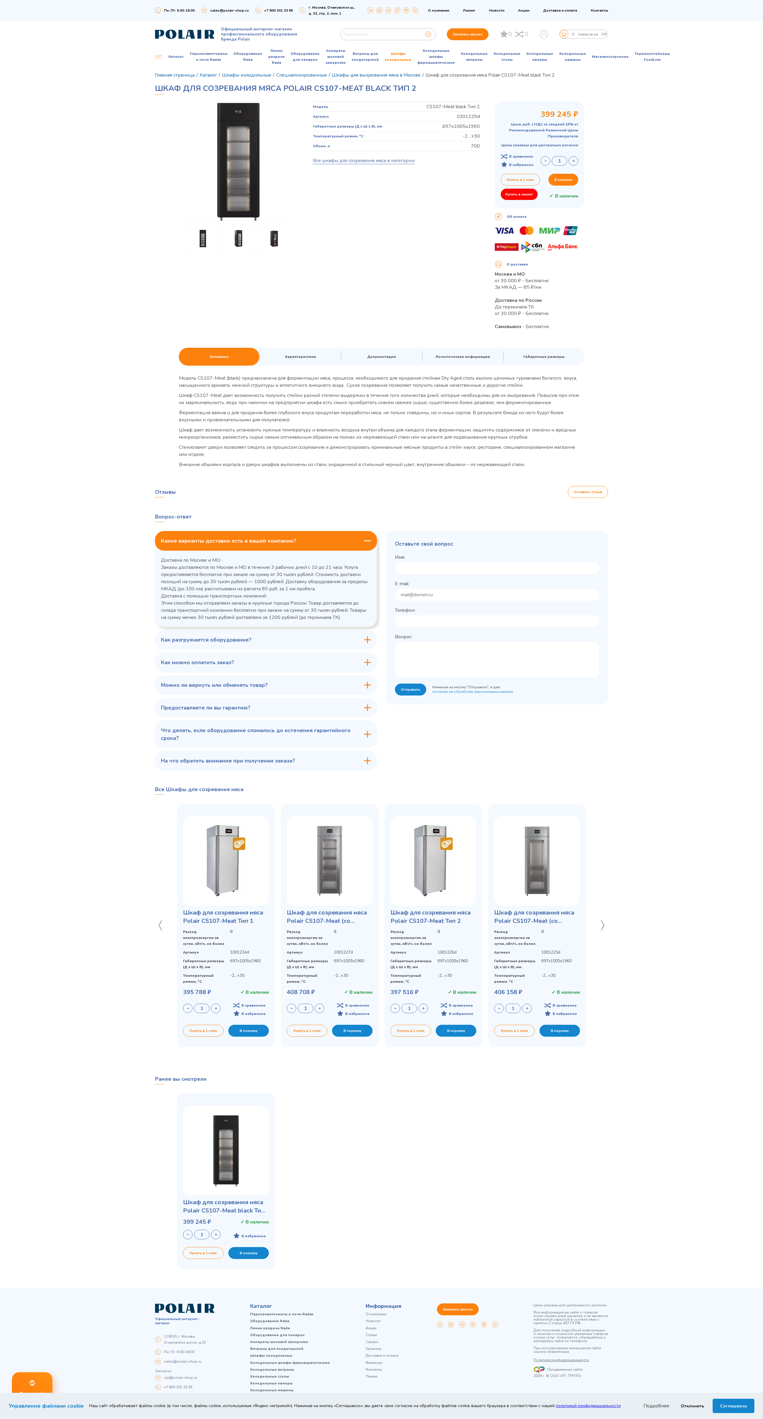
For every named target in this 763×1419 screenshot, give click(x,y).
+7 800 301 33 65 (178, 1387)
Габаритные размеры (544, 356)
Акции (523, 10)
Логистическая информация (462, 356)
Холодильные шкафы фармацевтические (436, 56)
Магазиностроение (610, 56)
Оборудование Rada (247, 56)
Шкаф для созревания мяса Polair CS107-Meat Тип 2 (430, 917)
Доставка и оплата (560, 10)
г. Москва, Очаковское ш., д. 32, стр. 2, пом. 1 (331, 10)
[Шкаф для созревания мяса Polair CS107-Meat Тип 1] (226, 861)
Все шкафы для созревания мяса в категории (364, 160)
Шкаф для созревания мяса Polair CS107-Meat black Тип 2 (224, 1206)
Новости (496, 10)
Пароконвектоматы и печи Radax (208, 56)
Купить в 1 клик (520, 179)
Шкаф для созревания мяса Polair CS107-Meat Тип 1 (223, 917)
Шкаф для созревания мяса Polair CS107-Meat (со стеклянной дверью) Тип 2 (327, 917)
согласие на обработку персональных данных (472, 691)
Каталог (261, 1306)
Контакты (599, 10)
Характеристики (300, 356)
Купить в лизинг (519, 194)
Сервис (372, 1342)
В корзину (563, 179)
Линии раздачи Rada (276, 56)
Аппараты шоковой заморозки (335, 56)
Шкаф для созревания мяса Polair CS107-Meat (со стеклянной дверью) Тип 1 (534, 917)
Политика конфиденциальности (561, 1360)
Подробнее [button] (656, 1406)
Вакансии (374, 1363)
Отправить (410, 689)
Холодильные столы (507, 56)
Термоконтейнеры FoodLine (652, 56)
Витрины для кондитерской (365, 56)
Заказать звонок (468, 34)
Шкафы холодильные (398, 56)
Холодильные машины (572, 56)
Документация (381, 356)
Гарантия (373, 1349)
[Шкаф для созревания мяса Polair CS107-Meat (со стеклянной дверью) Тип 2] (330, 861)
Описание (219, 356)
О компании (438, 10)
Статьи (371, 1335)
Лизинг (469, 10)
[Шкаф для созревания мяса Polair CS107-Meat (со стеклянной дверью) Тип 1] (537, 861)
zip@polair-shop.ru (180, 1377)
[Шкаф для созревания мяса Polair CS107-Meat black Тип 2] (226, 1150)
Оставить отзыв (588, 492)
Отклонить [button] (692, 1406)
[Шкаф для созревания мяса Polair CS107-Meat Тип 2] (433, 861)
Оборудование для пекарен (305, 56)
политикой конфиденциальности (588, 1406)
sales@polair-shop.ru (229, 10)
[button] (160, 925)
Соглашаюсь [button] (733, 1406)
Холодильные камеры (539, 56)
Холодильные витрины (474, 56)
